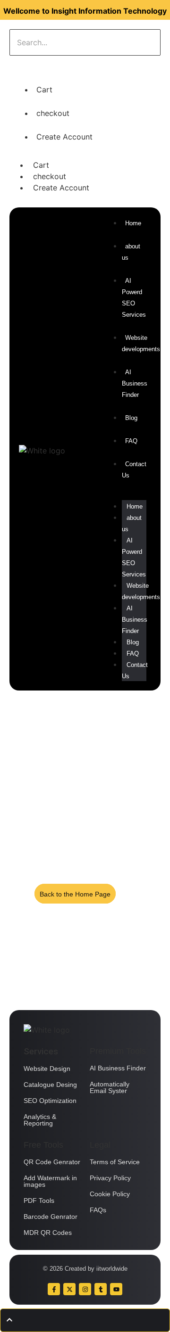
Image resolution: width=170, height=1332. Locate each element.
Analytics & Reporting (40, 1120)
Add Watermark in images (50, 1181)
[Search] (38, 65)
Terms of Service (115, 1162)
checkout (52, 113)
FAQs (98, 1210)
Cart (44, 89)
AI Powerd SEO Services (134, 297)
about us (132, 523)
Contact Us (135, 670)
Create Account (64, 136)
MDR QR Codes (48, 1232)
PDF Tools (39, 1200)
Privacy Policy (110, 1178)
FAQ (133, 653)
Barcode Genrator (50, 1216)
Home (135, 506)
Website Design (47, 1068)
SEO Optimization (50, 1100)
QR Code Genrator (52, 1162)
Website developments (141, 343)
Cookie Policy (110, 1194)
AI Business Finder (134, 383)
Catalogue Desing (50, 1084)
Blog (133, 642)
